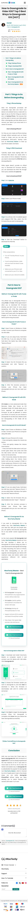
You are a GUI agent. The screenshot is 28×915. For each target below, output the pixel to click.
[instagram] (26, 883)
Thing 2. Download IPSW (15, 66)
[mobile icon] (25, 3)
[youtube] (23, 883)
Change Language (8, 865)
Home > (4, 840)
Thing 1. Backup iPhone (14, 63)
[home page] (4, 3)
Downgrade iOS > (10, 840)
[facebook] (17, 883)
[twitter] (20, 883)
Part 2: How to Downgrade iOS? (15, 69)
